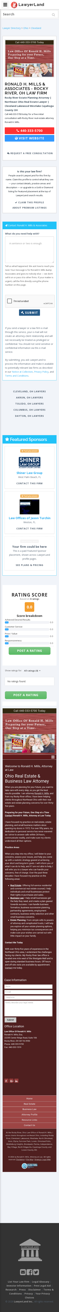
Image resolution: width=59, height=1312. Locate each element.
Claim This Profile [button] (30, 202)
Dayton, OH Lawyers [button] (29, 415)
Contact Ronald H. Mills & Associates (27, 225)
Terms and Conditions (17, 375)
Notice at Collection (22, 371)
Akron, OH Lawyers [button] (29, 397)
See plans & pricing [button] (29, 565)
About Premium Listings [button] (29, 207)
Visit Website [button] (31, 138)
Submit (31, 313)
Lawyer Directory (11, 28)
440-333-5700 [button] (31, 130)
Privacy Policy (41, 371)
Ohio (25, 28)
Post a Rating (29, 651)
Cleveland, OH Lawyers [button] (29, 391)
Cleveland (36, 28)
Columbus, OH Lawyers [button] (29, 409)
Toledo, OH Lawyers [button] (29, 403)
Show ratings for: (13, 670)
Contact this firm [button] (29, 483)
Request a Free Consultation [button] (31, 153)
